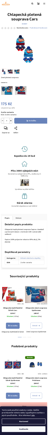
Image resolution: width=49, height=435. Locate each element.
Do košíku (32, 121)
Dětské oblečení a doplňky (30, 258)
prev (3, 295)
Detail (34, 325)
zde (33, 415)
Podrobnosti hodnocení (38, 28)
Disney (24, 24)
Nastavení (23, 421)
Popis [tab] (7, 218)
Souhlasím (23, 429)
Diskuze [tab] (19, 218)
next (46, 295)
